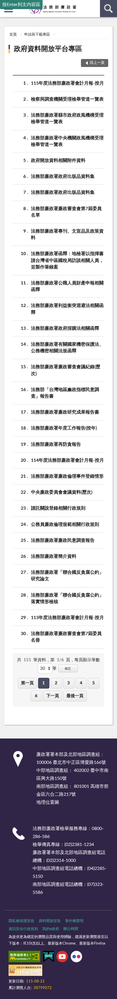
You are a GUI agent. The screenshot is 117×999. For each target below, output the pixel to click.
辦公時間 (70, 929)
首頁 (13, 34)
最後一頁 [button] (74, 696)
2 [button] (56, 683)
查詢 (108, 8)
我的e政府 (50, 929)
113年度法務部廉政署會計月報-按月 (67, 617)
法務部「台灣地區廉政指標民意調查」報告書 (65, 392)
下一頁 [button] (52, 696)
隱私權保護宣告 (21, 921)
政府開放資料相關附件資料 (58, 160)
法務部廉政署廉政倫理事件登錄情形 (67, 476)
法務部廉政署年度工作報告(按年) (64, 428)
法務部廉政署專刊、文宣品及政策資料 (67, 234)
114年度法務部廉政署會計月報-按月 (67, 460)
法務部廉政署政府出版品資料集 (63, 176)
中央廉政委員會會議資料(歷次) (61, 492)
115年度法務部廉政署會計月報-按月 (67, 83)
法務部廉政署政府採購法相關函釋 (65, 328)
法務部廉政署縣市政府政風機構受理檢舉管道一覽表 (67, 118)
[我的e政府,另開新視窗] (48, 958)
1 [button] (43, 683)
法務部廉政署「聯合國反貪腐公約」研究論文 (67, 575)
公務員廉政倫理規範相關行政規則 (65, 524)
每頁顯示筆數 (87, 660)
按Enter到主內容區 (21, 4)
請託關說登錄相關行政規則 (58, 508)
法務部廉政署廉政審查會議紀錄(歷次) (65, 370)
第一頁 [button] (27, 683)
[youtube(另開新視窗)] (62, 958)
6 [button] (36, 696)
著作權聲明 (74, 921)
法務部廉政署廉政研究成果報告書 (65, 412)
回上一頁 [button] (97, 63)
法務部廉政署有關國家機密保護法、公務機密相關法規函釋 (67, 347)
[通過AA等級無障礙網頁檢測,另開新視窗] (24, 958)
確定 (68, 668)
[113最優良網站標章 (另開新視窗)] (25, 971)
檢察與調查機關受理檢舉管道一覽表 (67, 99)
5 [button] (93, 683)
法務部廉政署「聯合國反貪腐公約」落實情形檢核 (67, 598)
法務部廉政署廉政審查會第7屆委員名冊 (66, 636)
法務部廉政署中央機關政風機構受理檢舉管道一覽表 (67, 141)
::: (2, 24)
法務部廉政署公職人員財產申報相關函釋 (67, 286)
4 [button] (81, 683)
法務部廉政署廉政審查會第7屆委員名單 (66, 211)
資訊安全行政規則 (23, 929)
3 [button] (68, 683)
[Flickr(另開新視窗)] (76, 958)
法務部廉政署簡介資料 (53, 556)
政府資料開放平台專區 (48, 49)
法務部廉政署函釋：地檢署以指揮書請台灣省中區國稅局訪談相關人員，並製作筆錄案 (67, 260)
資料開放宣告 (50, 921)
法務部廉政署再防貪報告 (56, 444)
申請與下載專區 (37, 34)
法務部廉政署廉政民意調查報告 (63, 540)
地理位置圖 (47, 802)
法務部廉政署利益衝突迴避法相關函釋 (67, 308)
